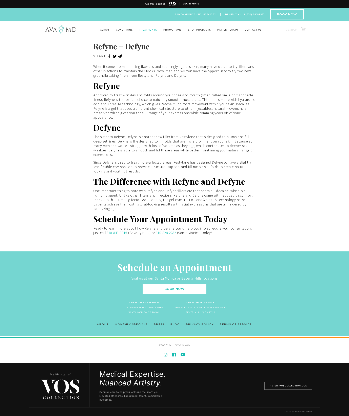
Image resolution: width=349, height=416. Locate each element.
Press (159, 324)
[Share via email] (120, 56)
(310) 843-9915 (255, 14)
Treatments (148, 29)
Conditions (124, 29)
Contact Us (253, 29)
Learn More (191, 3)
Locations (95, 32)
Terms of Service (236, 324)
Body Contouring (83, 32)
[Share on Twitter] (115, 56)
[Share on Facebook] (109, 56)
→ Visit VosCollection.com (288, 385)
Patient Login (227, 29)
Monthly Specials (131, 324)
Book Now (287, 14)
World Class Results (265, 32)
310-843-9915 (117, 232)
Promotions (172, 29)
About (104, 29)
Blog (175, 324)
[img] (172, 4)
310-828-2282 (166, 232)
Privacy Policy (200, 324)
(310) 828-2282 (206, 14)
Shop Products (199, 29)
